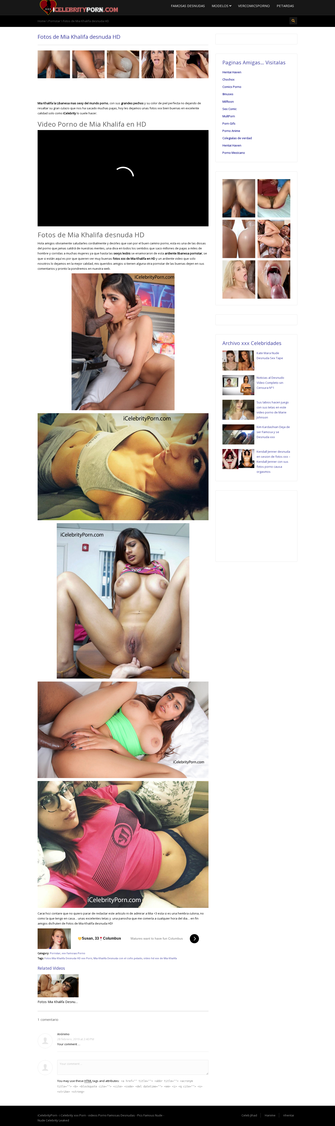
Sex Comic (229, 109)
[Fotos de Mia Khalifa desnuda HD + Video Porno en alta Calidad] (78, 7)
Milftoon (228, 101)
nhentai (288, 1115)
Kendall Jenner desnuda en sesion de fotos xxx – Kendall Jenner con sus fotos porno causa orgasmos (273, 461)
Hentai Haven (231, 72)
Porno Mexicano (233, 153)
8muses (227, 94)
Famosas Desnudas (188, 5)
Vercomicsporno (254, 5)
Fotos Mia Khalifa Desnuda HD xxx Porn (68, 958)
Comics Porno (231, 87)
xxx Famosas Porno (73, 953)
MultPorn (228, 116)
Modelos (220, 5)
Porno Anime (231, 131)
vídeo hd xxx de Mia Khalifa (160, 958)
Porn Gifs (228, 123)
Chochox (228, 79)
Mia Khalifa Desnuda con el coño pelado (117, 958)
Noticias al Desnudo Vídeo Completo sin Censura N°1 (270, 383)
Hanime (270, 1115)
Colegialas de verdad (237, 138)
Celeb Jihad (249, 1115)
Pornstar (55, 953)
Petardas (285, 5)
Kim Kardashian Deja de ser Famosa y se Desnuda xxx (273, 432)
